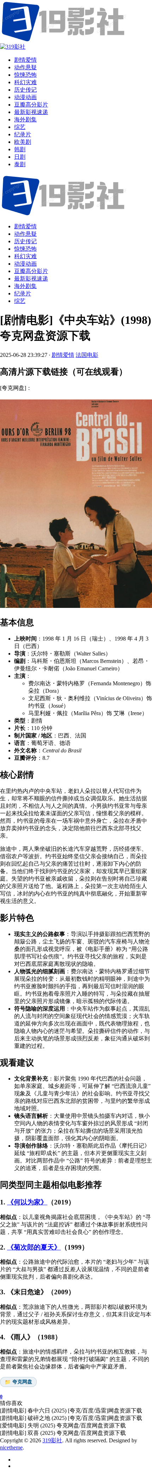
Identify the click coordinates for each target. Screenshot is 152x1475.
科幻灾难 (25, 256)
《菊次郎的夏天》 (34, 1247)
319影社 (52, 1440)
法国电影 (87, 355)
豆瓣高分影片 (31, 271)
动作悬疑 (25, 234)
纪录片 (22, 293)
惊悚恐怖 (25, 249)
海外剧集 (25, 286)
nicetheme (11, 1447)
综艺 (19, 301)
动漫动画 (25, 264)
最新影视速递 (31, 279)
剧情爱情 (25, 226)
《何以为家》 (27, 1202)
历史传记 (25, 241)
